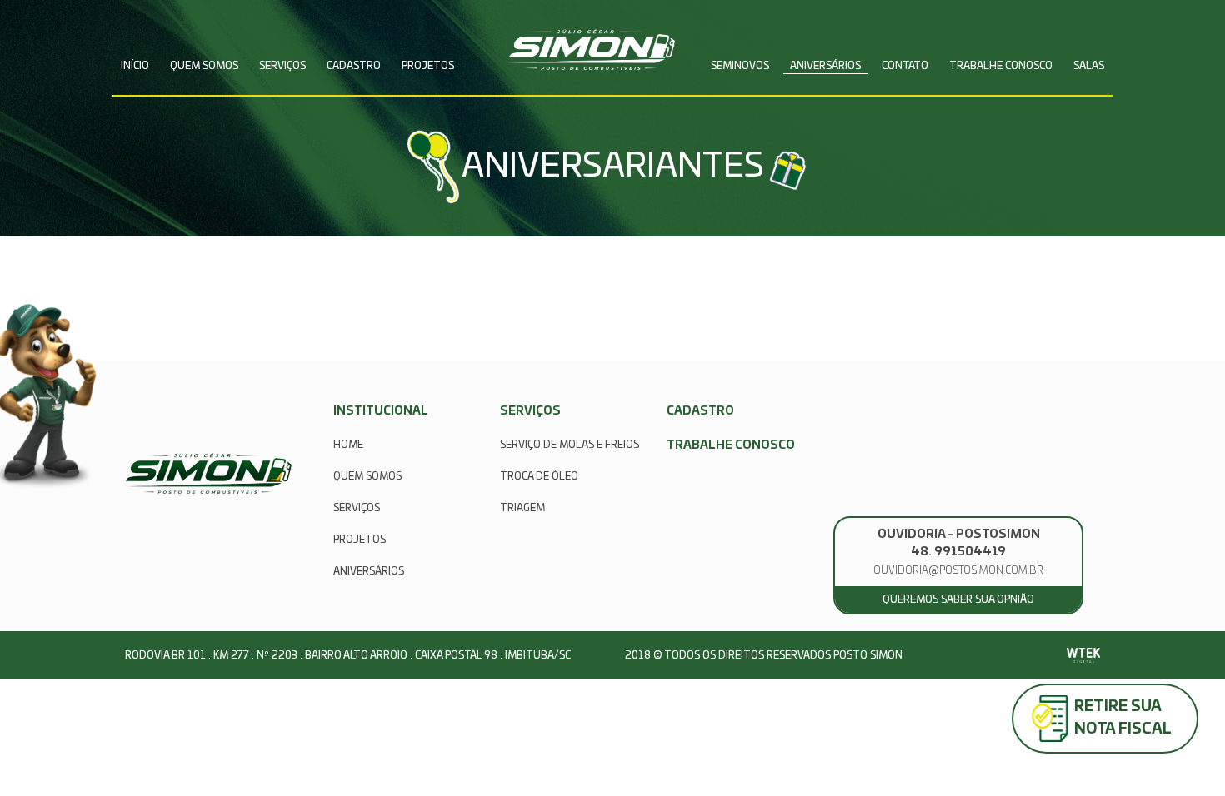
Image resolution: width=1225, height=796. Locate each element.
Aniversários (825, 66)
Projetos (428, 66)
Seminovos (740, 66)
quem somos (367, 476)
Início (135, 66)
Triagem (522, 508)
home (348, 445)
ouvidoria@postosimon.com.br (958, 570)
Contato (905, 66)
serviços (356, 508)
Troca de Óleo (539, 476)
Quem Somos (204, 66)
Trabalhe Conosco (1000, 66)
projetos (359, 540)
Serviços (282, 66)
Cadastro (354, 66)
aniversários (368, 571)
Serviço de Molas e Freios (569, 445)
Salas (1088, 66)
